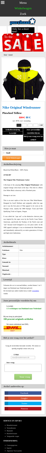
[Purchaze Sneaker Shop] (23, 25)
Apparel (10, 55)
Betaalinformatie (12, 425)
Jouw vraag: (10, 362)
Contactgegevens (12, 445)
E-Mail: (16, 354)
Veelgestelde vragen (13, 436)
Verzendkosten (11, 428)
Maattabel (10, 431)
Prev (5, 80)
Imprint (9, 448)
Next (41, 80)
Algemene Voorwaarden (14, 451)
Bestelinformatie (12, 433)
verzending (35, 291)
